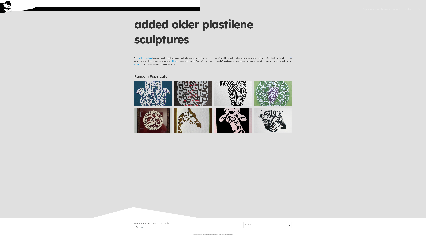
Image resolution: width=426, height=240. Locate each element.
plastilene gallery (145, 58)
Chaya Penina (143, 130)
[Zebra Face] (233, 93)
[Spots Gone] (193, 121)
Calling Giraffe (224, 130)
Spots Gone (183, 130)
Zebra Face (222, 102)
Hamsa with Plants (146, 102)
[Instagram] (419, 9)
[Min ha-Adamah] (193, 93)
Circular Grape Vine (266, 102)
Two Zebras (262, 130)
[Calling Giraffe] (233, 121)
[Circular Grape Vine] (273, 93)
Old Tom (174, 61)
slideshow (138, 64)
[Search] (289, 225)
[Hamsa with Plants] (153, 93)
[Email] (141, 227)
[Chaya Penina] (153, 121)
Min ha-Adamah (184, 102)
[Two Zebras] (273, 121)
